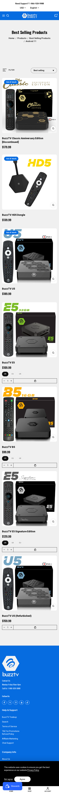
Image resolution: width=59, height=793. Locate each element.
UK (20, 374)
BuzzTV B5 (8, 447)
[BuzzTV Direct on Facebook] (4, 702)
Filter (12, 70)
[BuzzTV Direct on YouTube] (21, 702)
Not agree (8, 779)
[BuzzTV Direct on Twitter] (10, 702)
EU (13, 374)
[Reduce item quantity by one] (4, 380)
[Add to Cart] (35, 380)
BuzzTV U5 (8, 288)
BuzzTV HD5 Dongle (13, 214)
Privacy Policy (33, 770)
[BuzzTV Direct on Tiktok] (27, 702)
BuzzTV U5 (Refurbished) (17, 615)
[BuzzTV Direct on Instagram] (16, 702)
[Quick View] (53, 128)
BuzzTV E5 (8, 362)
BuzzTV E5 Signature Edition (18, 531)
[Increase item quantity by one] (11, 380)
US (5, 374)
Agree (22, 779)
